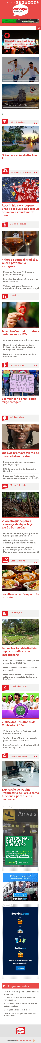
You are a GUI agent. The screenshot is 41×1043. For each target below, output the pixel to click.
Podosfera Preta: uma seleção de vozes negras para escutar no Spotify (21, 477)
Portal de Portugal (24, 1041)
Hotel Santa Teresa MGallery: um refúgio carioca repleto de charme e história (20, 676)
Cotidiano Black (17, 417)
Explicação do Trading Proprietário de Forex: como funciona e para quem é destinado (20, 794)
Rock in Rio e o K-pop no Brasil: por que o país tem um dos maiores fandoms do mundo (21, 210)
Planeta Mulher (17, 365)
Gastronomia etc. (18, 561)
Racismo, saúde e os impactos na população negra (19, 463)
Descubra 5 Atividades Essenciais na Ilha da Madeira (20, 280)
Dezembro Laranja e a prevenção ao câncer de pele (20, 355)
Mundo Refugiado (18, 485)
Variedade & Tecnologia (21, 172)
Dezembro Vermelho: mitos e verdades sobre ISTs (20, 332)
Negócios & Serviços (19, 756)
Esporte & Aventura (19, 686)
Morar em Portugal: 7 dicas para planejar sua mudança (18, 273)
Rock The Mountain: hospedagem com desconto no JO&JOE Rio (21, 661)
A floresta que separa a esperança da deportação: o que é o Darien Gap (19, 524)
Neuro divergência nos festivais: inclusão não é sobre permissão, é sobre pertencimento (19, 347)
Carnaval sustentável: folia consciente (21, 340)
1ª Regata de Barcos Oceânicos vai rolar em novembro (19, 732)
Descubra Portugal (18, 223)
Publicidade (6, 807)
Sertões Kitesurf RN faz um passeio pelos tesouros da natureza (20, 739)
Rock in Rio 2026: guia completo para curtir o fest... (20, 1014)
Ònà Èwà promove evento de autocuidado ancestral (20, 454)
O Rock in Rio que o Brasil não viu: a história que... (19, 999)
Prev (34, 123)
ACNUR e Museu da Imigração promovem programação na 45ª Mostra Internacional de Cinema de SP (21, 549)
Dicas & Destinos (18, 122)
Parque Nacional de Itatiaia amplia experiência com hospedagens (19, 651)
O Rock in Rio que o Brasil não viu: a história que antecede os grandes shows (19, 44)
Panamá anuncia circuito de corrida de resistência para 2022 (21, 746)
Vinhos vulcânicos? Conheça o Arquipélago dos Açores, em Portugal (21, 287)
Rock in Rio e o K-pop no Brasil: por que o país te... (21, 993)
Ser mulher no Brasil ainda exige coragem (19, 400)
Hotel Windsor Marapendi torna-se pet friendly (20, 668)
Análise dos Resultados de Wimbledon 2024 (18, 723)
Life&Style (14, 295)
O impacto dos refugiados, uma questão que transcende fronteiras (19, 541)
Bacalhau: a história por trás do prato (20, 595)
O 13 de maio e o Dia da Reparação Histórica (19, 470)
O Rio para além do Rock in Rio (19, 156)
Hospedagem (16, 612)
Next (37, 123)
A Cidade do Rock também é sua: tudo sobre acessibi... (20, 1005)
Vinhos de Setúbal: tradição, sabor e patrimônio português (19, 263)
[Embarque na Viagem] (20, 15)
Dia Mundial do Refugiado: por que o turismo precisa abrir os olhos (20, 534)
